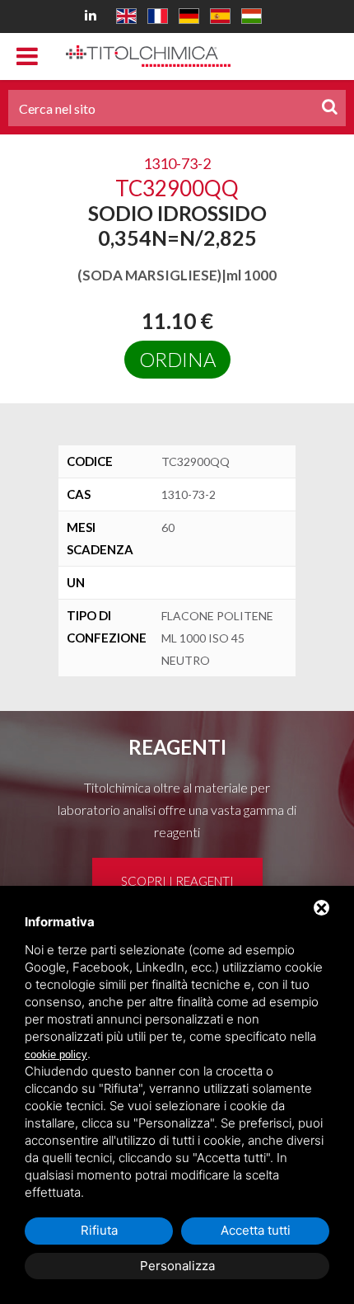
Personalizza (177, 1265)
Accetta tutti (256, 1230)
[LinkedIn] (93, 14)
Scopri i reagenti (177, 880)
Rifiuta (99, 1230)
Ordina (177, 359)
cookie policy (56, 1054)
